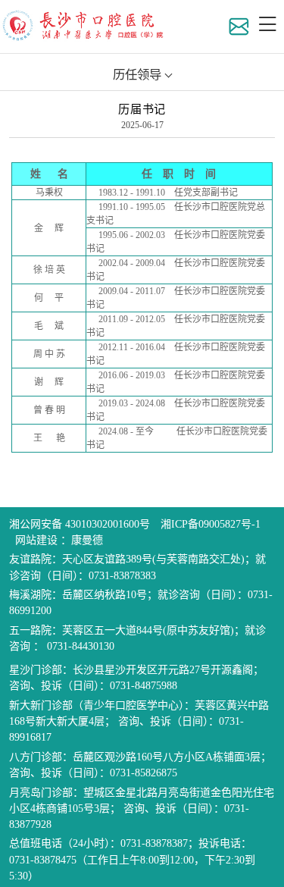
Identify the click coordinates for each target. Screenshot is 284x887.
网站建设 (38, 540)
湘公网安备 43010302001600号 (79, 524)
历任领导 (137, 74)
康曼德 (87, 540)
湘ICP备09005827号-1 (211, 524)
